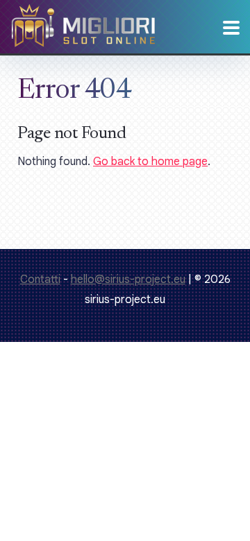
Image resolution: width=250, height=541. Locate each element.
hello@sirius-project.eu (128, 279)
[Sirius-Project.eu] (83, 36)
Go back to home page (150, 162)
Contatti (40, 279)
